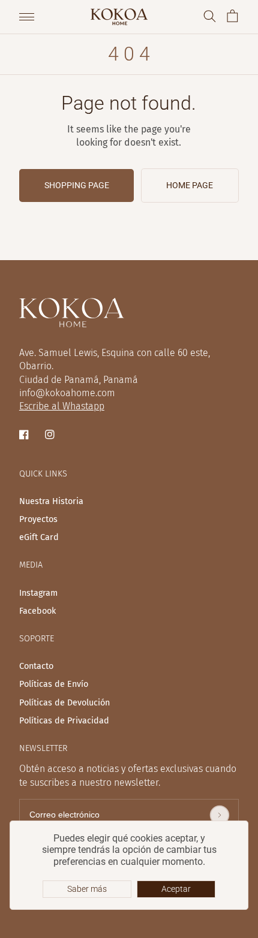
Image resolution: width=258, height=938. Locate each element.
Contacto (36, 666)
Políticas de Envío (53, 684)
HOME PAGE (189, 185)
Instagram (38, 593)
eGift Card (39, 537)
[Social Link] (25, 435)
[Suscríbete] (219, 815)
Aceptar (176, 889)
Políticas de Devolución (64, 703)
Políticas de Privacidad (64, 721)
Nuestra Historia (51, 501)
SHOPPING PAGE (76, 185)
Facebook (37, 611)
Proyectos (38, 519)
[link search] (209, 17)
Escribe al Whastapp (61, 406)
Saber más (87, 889)
